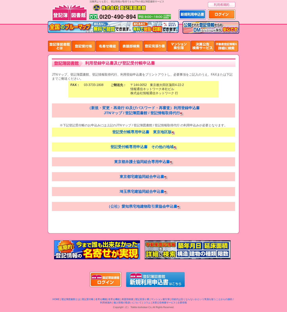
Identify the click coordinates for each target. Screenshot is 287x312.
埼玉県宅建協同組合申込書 (142, 191)
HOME (56, 299)
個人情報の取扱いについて (128, 302)
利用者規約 (106, 302)
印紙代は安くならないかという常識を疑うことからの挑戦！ (203, 299)
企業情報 (182, 302)
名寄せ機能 (101, 299)
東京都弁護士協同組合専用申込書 (142, 162)
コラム (147, 302)
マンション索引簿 (160, 299)
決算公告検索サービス (164, 302)
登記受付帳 (88, 299)
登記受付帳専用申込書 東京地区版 (142, 132)
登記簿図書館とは (70, 299)
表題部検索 (127, 299)
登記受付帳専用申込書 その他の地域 (142, 147)
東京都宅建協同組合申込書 (142, 177)
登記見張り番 (142, 299)
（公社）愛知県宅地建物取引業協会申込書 (142, 206)
